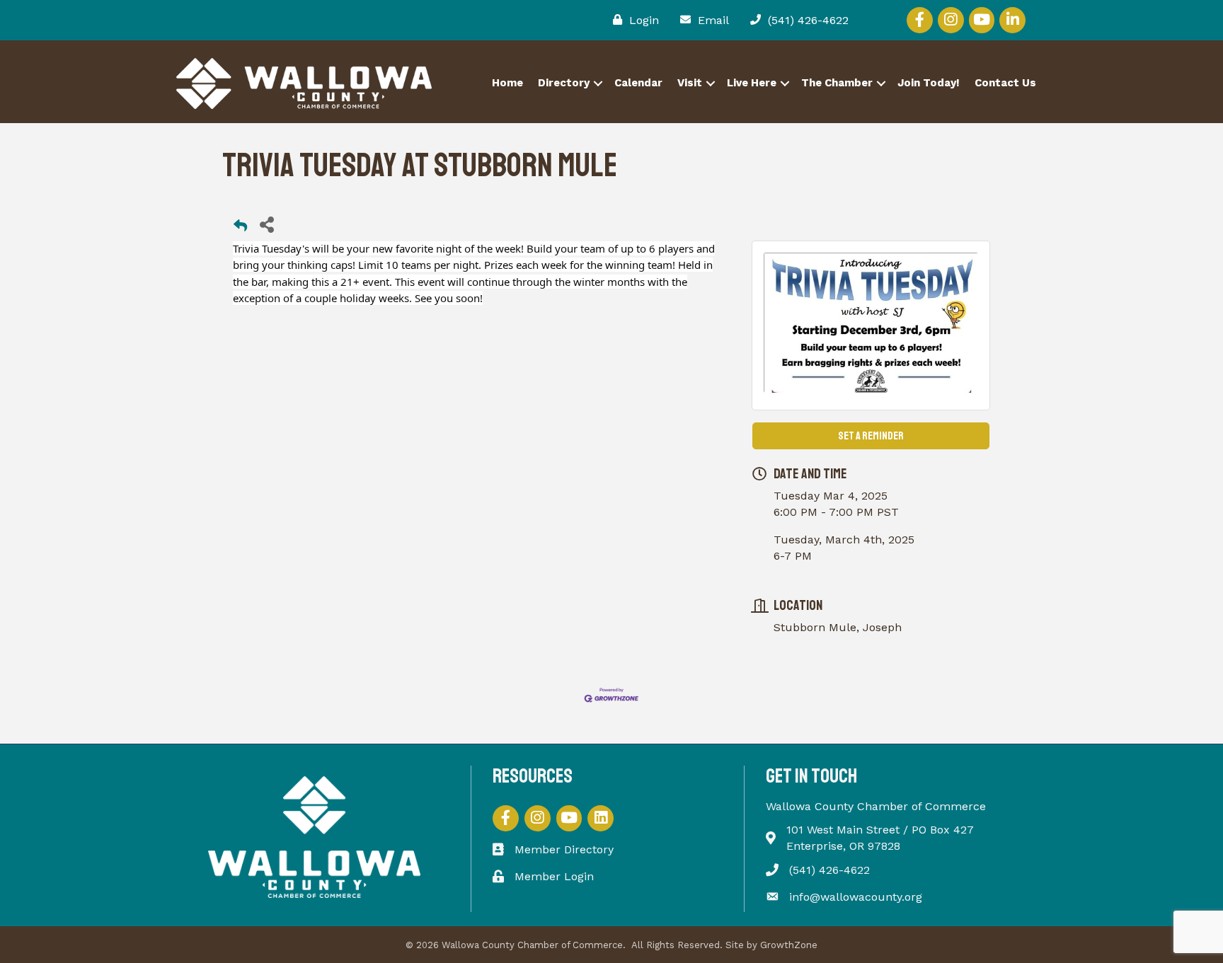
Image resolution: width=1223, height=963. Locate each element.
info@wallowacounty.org (855, 897)
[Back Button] (240, 228)
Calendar (638, 82)
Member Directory (564, 849)
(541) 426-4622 (829, 870)
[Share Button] (266, 224)
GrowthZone (788, 945)
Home (507, 82)
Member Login (554, 876)
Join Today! (928, 82)
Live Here (751, 82)
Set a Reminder (871, 436)
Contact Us (1005, 82)
